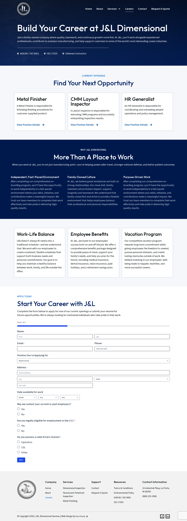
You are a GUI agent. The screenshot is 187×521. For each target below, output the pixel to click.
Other (24, 452)
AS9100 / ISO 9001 (122, 497)
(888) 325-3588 (149, 496)
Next (21, 460)
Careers (129, 9)
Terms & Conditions (123, 488)
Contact (142, 9)
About (99, 9)
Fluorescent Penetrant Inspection (73, 494)
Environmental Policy (124, 492)
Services (112, 9)
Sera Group (81, 516)
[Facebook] (162, 516)
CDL (23, 447)
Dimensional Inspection (74, 488)
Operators (26, 442)
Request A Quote (160, 9)
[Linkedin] (168, 516)
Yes (23, 409)
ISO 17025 (118, 502)
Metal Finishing (70, 501)
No (22, 414)
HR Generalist (139, 99)
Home (88, 9)
